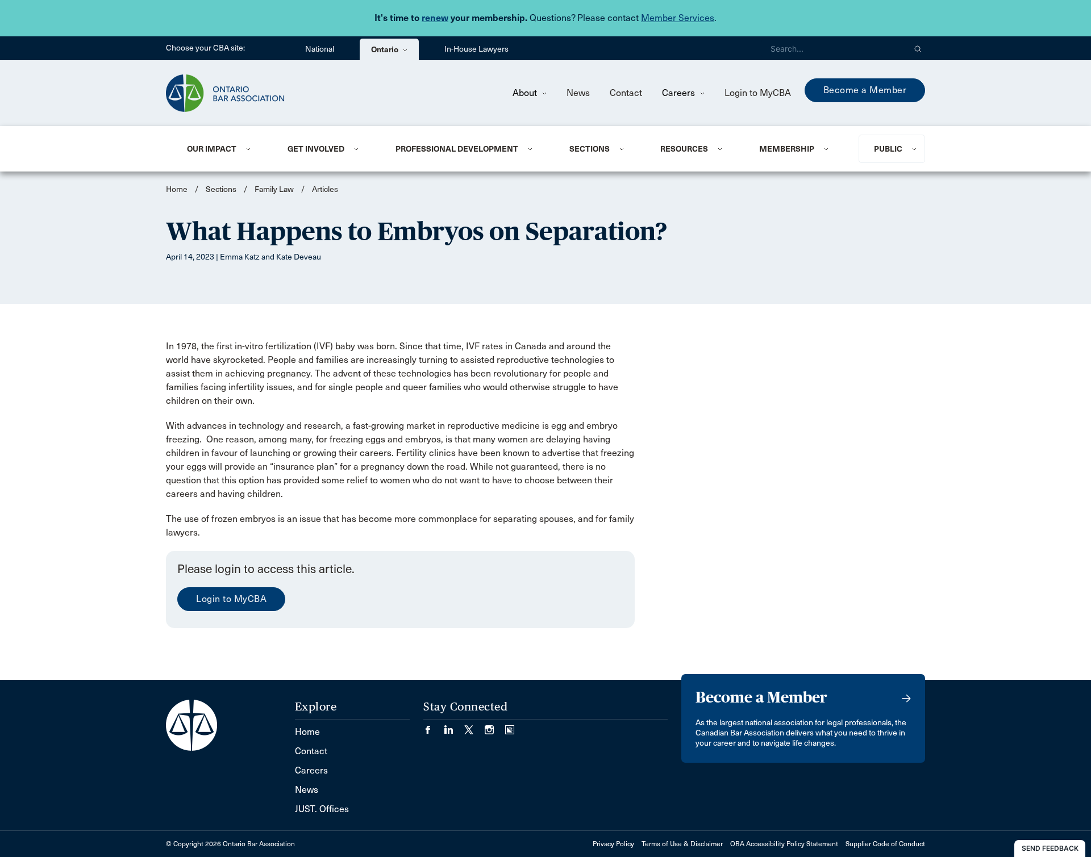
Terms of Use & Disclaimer (682, 844)
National (319, 49)
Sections (589, 149)
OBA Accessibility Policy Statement (784, 844)
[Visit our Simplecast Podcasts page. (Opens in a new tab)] (509, 726)
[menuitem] (223, 149)
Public (888, 149)
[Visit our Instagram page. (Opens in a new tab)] (495, 726)
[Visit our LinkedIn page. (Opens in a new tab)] (454, 726)
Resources (684, 149)
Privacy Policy (613, 844)
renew (435, 17)
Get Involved (316, 149)
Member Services (677, 17)
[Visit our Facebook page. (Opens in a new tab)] (433, 726)
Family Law (274, 189)
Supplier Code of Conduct (885, 844)
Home (177, 189)
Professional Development (456, 149)
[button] (918, 48)
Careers (679, 92)
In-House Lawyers (476, 49)
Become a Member (865, 90)
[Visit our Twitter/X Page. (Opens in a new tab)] (474, 726)
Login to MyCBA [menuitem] (757, 92)
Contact (626, 92)
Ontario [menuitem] (385, 49)
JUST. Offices (322, 809)
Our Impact (211, 149)
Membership (786, 149)
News (578, 92)
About (526, 92)
